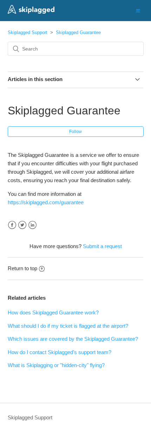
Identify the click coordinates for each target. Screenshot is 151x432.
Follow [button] (75, 131)
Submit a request (102, 246)
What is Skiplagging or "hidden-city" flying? (56, 365)
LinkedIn (32, 225)
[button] (138, 10)
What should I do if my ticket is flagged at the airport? (68, 326)
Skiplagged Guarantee (78, 32)
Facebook (12, 225)
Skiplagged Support (27, 32)
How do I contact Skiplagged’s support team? (59, 352)
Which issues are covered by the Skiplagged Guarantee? (73, 339)
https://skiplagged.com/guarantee (46, 202)
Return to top (22, 268)
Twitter (22, 225)
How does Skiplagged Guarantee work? (53, 312)
